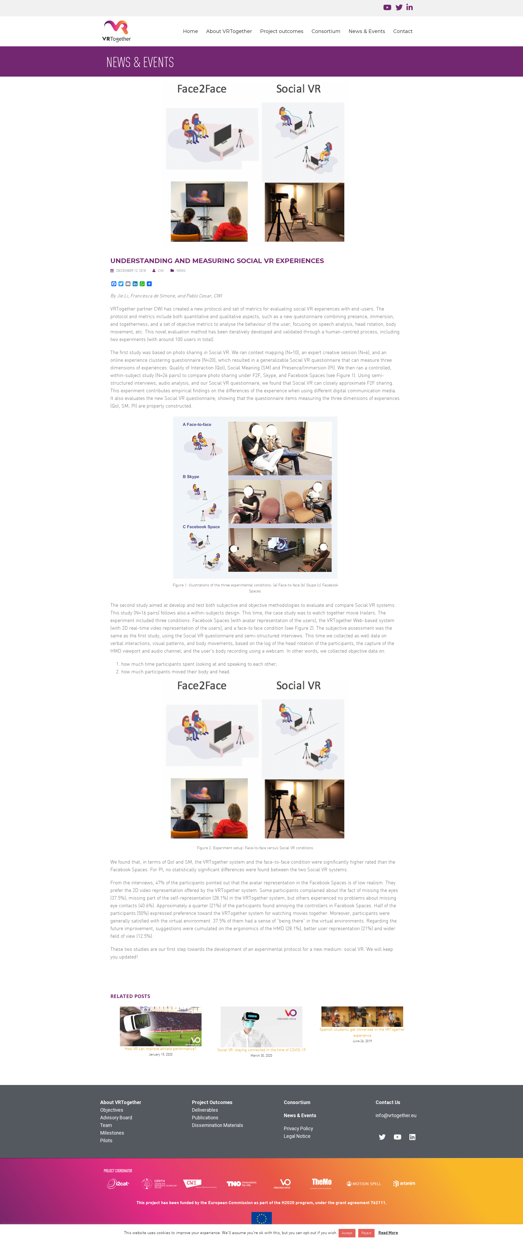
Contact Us (388, 1102)
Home (190, 31)
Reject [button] (366, 1233)
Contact (403, 31)
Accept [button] (347, 1233)
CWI (161, 271)
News (181, 271)
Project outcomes (281, 31)
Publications (205, 1117)
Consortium (326, 31)
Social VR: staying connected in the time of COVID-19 (261, 1050)
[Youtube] (397, 1137)
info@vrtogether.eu (396, 1115)
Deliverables (205, 1110)
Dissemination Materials (217, 1125)
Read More (388, 1232)
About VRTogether (229, 31)
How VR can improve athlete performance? (160, 1049)
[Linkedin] (412, 1137)
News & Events (367, 31)
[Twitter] (382, 1137)
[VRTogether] (116, 31)
